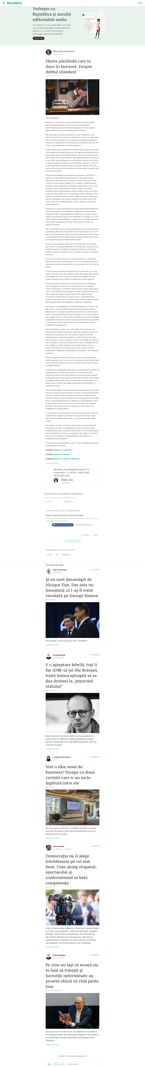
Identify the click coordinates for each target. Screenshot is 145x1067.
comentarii (94, 569)
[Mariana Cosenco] (49, 52)
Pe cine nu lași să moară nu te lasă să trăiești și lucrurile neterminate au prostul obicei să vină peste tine (72, 975)
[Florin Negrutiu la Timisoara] (72, 1011)
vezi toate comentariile (72, 541)
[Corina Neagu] (49, 848)
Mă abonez (67, 501)
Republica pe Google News (63, 450)
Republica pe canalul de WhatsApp (66, 459)
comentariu (94, 955)
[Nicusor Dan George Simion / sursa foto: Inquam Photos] (72, 620)
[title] (57, 481)
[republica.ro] (49, 1064)
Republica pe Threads (60, 454)
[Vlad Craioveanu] (49, 571)
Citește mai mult (52, 645)
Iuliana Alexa (67, 479)
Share (74, 1064)
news (57, 554)
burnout (49, 554)
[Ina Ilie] (72, 807)
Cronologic (85, 535)
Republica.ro (66, 554)
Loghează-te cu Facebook (63, 525)
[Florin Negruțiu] (49, 656)
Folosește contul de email (84, 525)
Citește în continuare (72, 1056)
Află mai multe (38, 38)
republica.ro (11, 3)
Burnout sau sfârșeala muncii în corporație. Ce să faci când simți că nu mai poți (71, 472)
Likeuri (96, 535)
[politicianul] (72, 907)
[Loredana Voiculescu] (49, 758)
